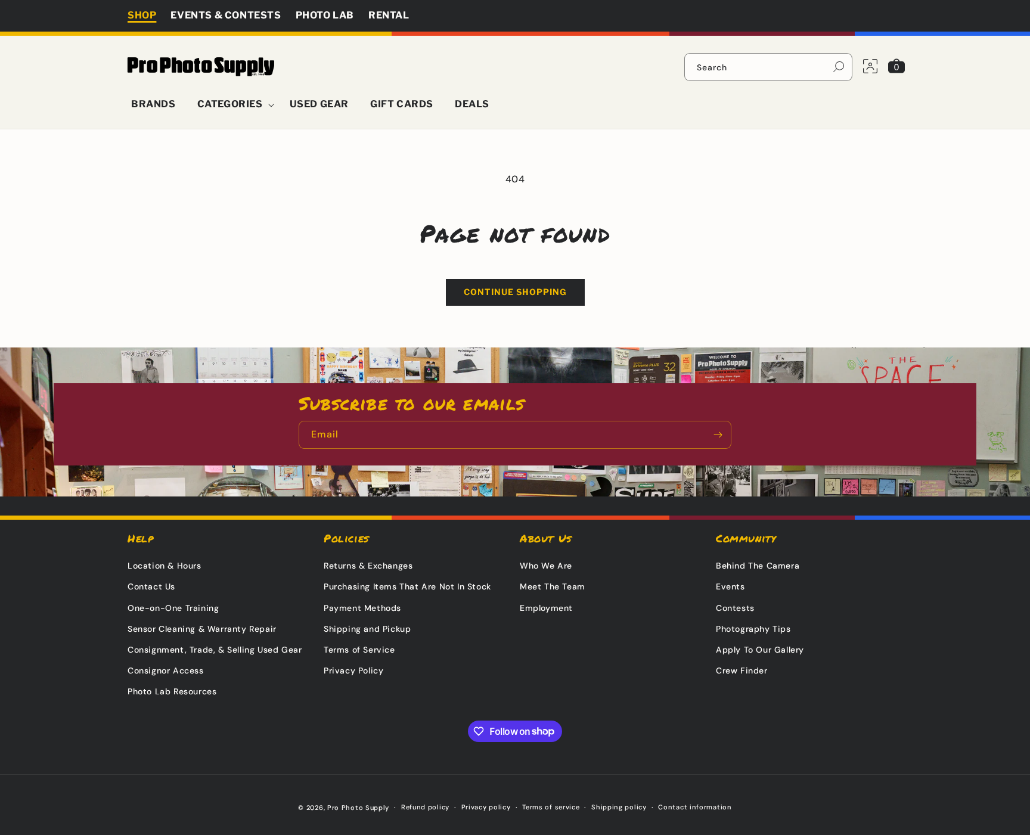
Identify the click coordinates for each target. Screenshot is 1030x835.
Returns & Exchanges (368, 565)
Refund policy (425, 807)
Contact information (694, 807)
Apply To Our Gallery (760, 649)
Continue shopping (515, 292)
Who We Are (546, 565)
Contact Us (151, 586)
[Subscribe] (718, 435)
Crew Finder (742, 670)
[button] (233, 104)
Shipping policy (619, 807)
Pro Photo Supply (358, 807)
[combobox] (768, 67)
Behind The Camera (757, 565)
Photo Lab (325, 15)
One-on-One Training (173, 608)
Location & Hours (164, 565)
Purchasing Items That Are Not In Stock (407, 586)
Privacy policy (486, 807)
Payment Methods (362, 608)
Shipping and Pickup (367, 628)
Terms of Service (359, 649)
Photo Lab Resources (172, 691)
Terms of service (550, 807)
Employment (546, 608)
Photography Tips (753, 628)
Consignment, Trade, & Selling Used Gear (215, 649)
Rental (388, 15)
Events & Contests (225, 15)
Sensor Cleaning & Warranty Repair (202, 628)
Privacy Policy (353, 670)
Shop (142, 15)
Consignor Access (166, 670)
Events (730, 586)
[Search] (839, 67)
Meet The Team (552, 586)
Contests (735, 608)
